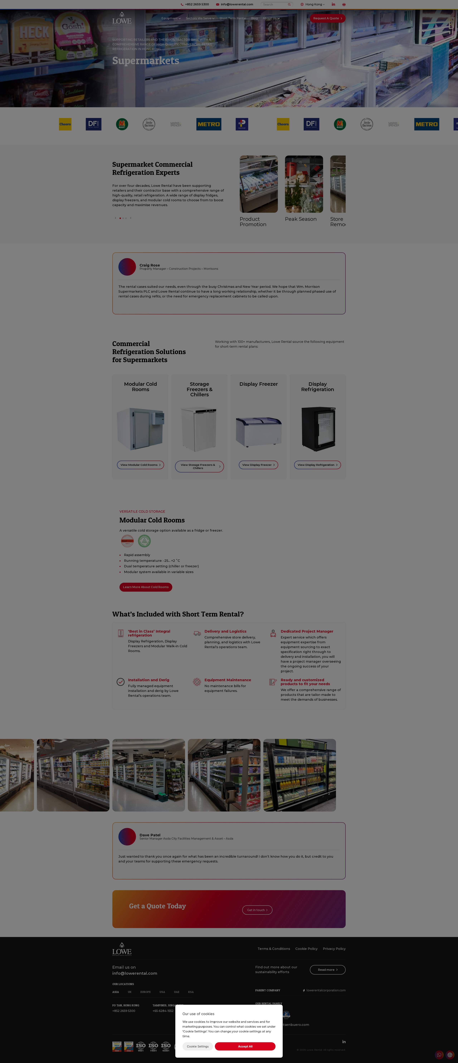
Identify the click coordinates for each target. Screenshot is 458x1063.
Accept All (245, 1046)
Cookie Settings (198, 1046)
